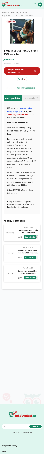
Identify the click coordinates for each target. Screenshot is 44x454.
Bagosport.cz (21, 12)
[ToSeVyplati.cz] (12, 4)
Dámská (10, 204)
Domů (5, 12)
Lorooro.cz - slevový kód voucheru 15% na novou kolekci (27, 252)
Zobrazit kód (30, 237)
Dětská (18, 204)
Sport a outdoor (21, 207)
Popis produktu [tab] (13, 98)
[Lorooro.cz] (10, 253)
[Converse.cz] (10, 232)
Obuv (32, 204)
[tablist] (22, 98)
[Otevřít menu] (40, 4)
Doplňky (25, 204)
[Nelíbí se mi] (25, 79)
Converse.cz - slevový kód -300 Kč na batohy (28, 231)
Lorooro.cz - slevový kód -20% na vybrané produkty (27, 273)
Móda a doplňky (24, 201)
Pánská (10, 207)
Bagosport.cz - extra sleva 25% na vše (18, 15)
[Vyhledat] (35, 4)
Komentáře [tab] (30, 98)
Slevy (11, 12)
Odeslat (35, 426)
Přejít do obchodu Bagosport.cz (16, 70)
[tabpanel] (22, 157)
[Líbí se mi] (19, 79)
